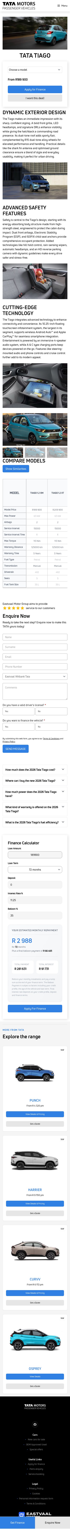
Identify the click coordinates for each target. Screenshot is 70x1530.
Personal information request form (36, 1498)
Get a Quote (35, 1123)
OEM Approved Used (36, 1444)
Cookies (36, 1493)
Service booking (36, 1474)
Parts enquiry (36, 1468)
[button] (63, 429)
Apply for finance (36, 1464)
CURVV (35, 1279)
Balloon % (13, 908)
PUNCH (35, 1100)
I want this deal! (35, 98)
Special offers (36, 1449)
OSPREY (35, 1368)
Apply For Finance (35, 1008)
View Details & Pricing (35, 1114)
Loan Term (13, 863)
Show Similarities (16, 469)
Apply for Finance (35, 89)
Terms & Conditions (51, 738)
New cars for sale (36, 1439)
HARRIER (35, 1190)
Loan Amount (14, 848)
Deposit (11, 877)
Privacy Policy (9, 741)
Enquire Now (52, 1522)
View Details (35, 1376)
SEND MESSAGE (16, 749)
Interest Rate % (15, 893)
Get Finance (17, 1522)
